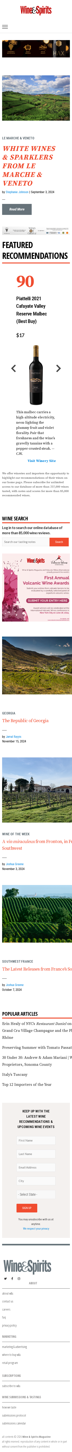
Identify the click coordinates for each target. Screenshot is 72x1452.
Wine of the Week (16, 834)
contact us (7, 1301)
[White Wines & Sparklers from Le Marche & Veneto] (36, 65)
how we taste (9, 1407)
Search (59, 542)
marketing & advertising (14, 1346)
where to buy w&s (11, 1354)
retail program (10, 1362)
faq (4, 1317)
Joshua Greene (15, 864)
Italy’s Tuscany (14, 1074)
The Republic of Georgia (25, 721)
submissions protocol (14, 1415)
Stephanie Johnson (17, 192)
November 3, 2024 (13, 869)
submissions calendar (14, 1423)
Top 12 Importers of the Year (27, 1084)
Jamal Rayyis (13, 737)
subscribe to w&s (11, 1386)
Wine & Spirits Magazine (36, 1437)
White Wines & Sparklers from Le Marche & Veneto (28, 166)
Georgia (8, 713)
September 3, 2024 (42, 192)
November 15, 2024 (14, 741)
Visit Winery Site (41, 461)
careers (6, 1309)
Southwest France (17, 961)
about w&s (7, 1293)
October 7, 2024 (12, 990)
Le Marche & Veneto (18, 138)
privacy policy (9, 1325)
